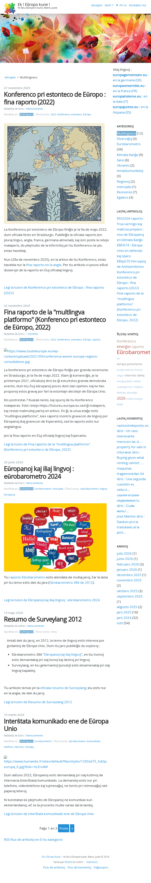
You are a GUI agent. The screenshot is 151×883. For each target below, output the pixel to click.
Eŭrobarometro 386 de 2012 (71, 582)
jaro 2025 (124, 612)
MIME (120, 404)
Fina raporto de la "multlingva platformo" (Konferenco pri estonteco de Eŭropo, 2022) (55, 319)
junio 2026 (125, 558)
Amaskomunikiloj (130, 170)
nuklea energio (134, 398)
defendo (121, 392)
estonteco (76, 114)
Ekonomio (124, 192)
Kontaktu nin (137, 5)
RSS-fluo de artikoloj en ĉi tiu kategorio (33, 839)
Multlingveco (26, 114)
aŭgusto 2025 (127, 607)
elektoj (137, 381)
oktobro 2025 (127, 591)
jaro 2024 (124, 617)
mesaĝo (29, 746)
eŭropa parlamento (129, 364)
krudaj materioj (125, 369)
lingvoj (103, 488)
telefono (8, 746)
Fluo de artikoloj (54, 867)
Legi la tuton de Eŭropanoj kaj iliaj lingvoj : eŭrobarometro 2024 (52, 600)
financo (138, 369)
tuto (120, 623)
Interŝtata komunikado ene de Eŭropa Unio (56, 725)
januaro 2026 (127, 569)
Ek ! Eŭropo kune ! (34, 4)
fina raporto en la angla (43, 265)
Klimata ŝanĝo (127, 154)
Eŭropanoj (9, 494)
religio (120, 375)
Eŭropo (87, 114)
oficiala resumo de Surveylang (63, 688)
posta (63, 828)
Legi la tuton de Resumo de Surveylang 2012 (38, 702)
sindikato (138, 386)
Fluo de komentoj (79, 867)
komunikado (93, 741)
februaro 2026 (128, 564)
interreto (19, 746)
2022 (53, 114)
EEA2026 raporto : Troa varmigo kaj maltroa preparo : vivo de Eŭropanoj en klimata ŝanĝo (131, 229)
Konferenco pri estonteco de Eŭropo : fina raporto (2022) (55, 98)
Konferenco (63, 114)
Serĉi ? (109, 5)
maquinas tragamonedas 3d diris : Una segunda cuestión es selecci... (131, 479)
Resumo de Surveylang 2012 (43, 619)
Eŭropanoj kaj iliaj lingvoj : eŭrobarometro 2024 (39, 472)
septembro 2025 (130, 596)
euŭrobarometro (89, 488)
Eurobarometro (43, 488)
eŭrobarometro (77, 741)
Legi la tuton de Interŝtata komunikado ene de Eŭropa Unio (49, 813)
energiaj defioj (125, 381)
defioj (141, 375)
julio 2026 (124, 553)
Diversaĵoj (124, 138)
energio (124, 346)
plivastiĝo (132, 392)
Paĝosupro (101, 867)
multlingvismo (124, 386)
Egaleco (122, 197)
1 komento (32, 333)
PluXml (68, 862)
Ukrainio (123, 165)
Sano (120, 160)
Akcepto (96, 5)
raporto (96, 339)
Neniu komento (34, 108)
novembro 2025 (129, 580)
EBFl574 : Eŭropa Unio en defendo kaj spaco (129, 250)
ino (118, 358)
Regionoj (123, 181)
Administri (92, 862)
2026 (121, 398)
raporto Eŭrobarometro (27, 577)
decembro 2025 (129, 575)
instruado (58, 488)
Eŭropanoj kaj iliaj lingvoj (62, 654)
